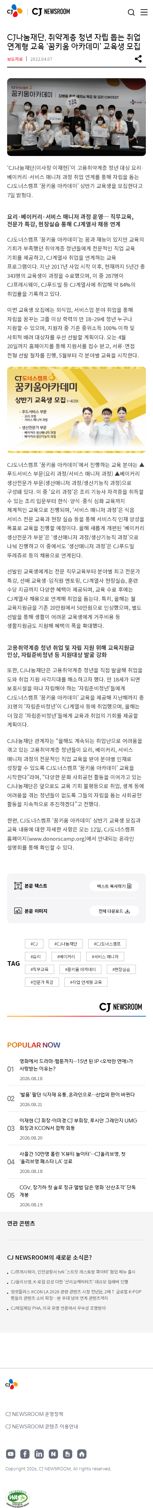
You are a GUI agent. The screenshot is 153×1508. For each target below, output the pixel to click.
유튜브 (10, 1454)
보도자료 (15, 59)
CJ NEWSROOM (14, 10)
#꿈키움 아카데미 (80, 969)
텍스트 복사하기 (111, 886)
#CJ (34, 944)
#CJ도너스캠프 (107, 944)
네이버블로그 (53, 1454)
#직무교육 (39, 969)
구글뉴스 (67, 1454)
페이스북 (25, 1454)
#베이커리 (66, 956)
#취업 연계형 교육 (86, 982)
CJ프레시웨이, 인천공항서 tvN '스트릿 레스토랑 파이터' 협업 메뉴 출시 (73, 1272)
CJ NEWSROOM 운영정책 (34, 1413)
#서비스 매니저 (105, 956)
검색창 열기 (131, 13)
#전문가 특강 (42, 982)
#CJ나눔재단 (65, 944)
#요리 (36, 956)
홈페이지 (81, 1454)
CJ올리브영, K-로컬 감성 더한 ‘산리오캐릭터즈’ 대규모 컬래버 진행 (69, 1281)
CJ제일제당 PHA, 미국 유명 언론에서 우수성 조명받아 (58, 1308)
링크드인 (39, 1454)
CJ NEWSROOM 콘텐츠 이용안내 (41, 1426)
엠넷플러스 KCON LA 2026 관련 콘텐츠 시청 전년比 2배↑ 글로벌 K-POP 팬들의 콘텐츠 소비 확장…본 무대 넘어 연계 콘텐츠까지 (76, 1294)
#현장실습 (121, 969)
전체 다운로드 (111, 911)
